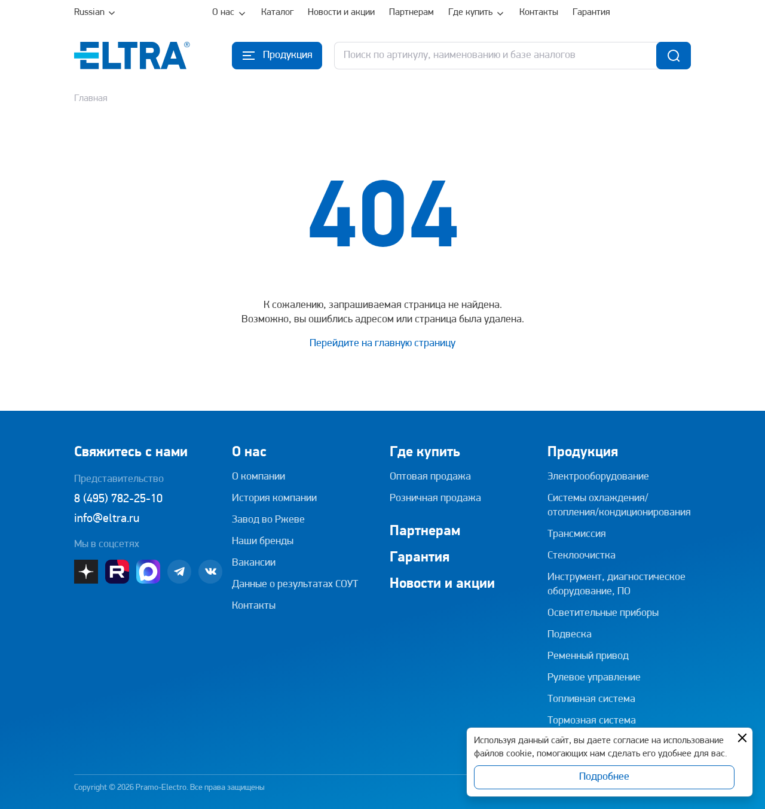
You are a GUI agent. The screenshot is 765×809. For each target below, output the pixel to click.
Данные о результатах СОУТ (295, 584)
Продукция (582, 452)
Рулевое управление (594, 678)
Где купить (470, 12)
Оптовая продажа (430, 477)
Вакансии (254, 563)
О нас (223, 12)
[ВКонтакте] (210, 572)
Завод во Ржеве (268, 520)
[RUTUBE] (117, 572)
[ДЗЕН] (86, 572)
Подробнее (604, 777)
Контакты (538, 12)
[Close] (742, 738)
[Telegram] (179, 572)
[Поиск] (673, 55)
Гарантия (591, 12)
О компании (258, 477)
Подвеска (569, 635)
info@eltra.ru (106, 519)
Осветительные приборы (603, 613)
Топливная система (591, 699)
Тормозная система (591, 721)
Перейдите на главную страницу (382, 343)
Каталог (277, 12)
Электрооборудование (598, 477)
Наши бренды (262, 541)
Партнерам (411, 12)
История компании (274, 498)
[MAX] (148, 572)
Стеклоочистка (581, 556)
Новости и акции (341, 12)
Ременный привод (588, 656)
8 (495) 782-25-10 (118, 499)
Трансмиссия (576, 534)
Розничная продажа (435, 498)
